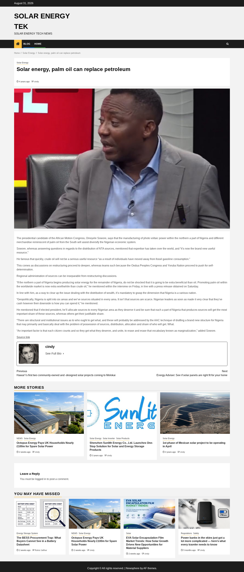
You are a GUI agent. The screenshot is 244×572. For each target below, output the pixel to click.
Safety (196, 533)
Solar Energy (22, 63)
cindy (36, 81)
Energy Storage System (27, 533)
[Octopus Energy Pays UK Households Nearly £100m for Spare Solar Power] (49, 413)
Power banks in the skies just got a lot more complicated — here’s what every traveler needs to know (203, 541)
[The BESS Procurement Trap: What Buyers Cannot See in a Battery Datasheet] (40, 514)
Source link (23, 337)
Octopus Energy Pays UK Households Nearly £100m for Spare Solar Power (94, 541)
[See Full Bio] (63, 353)
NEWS (20, 438)
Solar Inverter (109, 438)
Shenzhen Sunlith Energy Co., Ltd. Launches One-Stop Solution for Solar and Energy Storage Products (121, 446)
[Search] (227, 44)
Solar (128, 533)
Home (37, 43)
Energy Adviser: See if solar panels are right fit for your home (192, 373)
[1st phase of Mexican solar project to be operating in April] (195, 413)
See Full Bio (53, 353)
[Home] (18, 44)
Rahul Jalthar (41, 550)
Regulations (186, 533)
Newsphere (132, 568)
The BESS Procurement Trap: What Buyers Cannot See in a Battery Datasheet (39, 541)
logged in (40, 479)
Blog (26, 43)
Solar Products (122, 438)
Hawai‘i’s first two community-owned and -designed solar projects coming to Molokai (66, 373)
